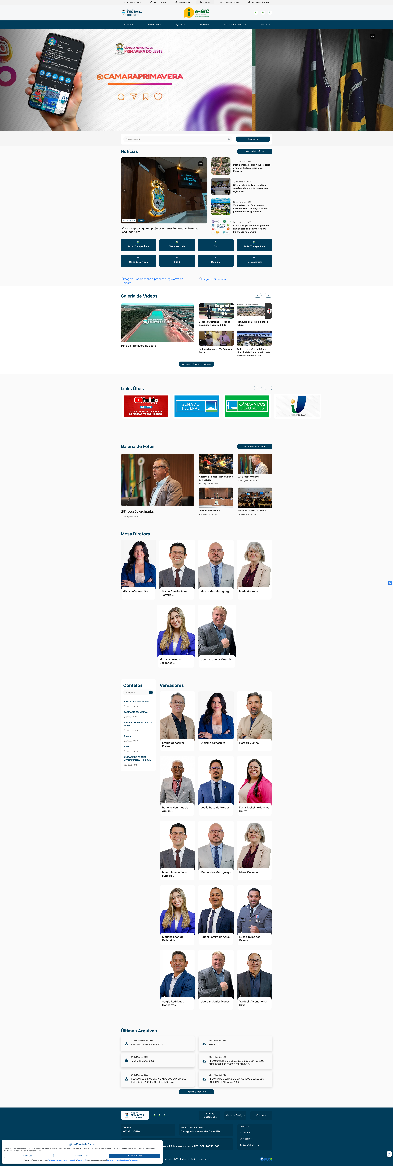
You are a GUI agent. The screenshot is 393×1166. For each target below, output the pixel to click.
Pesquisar (253, 139)
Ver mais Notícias (255, 151)
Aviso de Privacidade (69, 1160)
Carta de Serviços (235, 1115)
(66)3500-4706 (131, 717)
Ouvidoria (261, 1115)
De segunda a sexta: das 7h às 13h (200, 1131)
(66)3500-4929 (131, 741)
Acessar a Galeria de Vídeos (196, 364)
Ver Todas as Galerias (255, 446)
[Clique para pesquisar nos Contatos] (151, 692)
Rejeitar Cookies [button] (29, 1156)
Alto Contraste (159, 2)
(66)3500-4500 (131, 730)
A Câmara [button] (128, 24)
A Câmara (245, 1132)
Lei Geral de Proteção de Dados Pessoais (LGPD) (123, 1160)
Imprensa (244, 1126)
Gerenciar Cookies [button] (135, 1156)
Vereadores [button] (154, 24)
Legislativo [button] (179, 24)
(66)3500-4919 (130, 765)
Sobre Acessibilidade (260, 2)
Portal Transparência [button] (234, 24)
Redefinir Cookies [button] (251, 1145)
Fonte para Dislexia (230, 2)
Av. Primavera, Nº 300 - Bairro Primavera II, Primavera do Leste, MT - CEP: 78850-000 (171, 1146)
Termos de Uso (82, 1160)
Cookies (208, 2)
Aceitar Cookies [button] (81, 1156)
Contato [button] (264, 24)
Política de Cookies (54, 1160)
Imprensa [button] (205, 24)
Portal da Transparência (209, 1115)
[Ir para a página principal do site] (132, 12)
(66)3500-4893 (131, 706)
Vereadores (246, 1138)
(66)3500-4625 (131, 751)
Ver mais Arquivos (196, 1091)
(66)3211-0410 (131, 1131)
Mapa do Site (184, 2)
